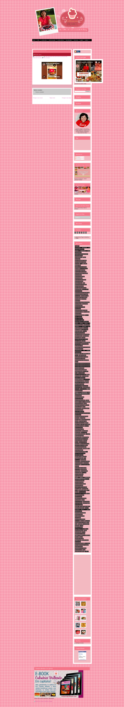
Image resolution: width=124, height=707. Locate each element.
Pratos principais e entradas (80, 493)
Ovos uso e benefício (79, 450)
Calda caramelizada (79, 334)
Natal (86, 445)
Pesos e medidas (78, 488)
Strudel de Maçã (78, 532)
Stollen (85, 530)
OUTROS (85, 448)
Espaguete (86, 381)
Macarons (86, 426)
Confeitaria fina (78, 352)
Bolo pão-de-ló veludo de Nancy (81, 310)
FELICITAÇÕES (78, 385)
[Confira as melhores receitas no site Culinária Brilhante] (32, 43)
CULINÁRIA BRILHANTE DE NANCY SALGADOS (82, 366)
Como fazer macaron (79, 348)
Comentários (78, 159)
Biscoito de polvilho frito (79, 276)
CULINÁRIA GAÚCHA (79, 368)
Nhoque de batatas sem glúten (80, 447)
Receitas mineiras (86, 501)
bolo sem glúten (86, 312)
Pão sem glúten (78, 472)
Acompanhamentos (78, 257)
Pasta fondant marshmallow (80, 483)
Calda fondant (85, 336)
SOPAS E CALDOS (78, 527)
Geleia (84, 406)
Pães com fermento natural (80, 453)
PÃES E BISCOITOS (48, 56)
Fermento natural (83, 389)
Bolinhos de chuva (78, 283)
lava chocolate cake (82, 421)
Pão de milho (77, 464)
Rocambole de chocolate (79, 516)
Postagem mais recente (38, 97)
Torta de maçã (77, 541)
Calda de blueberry (78, 336)
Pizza (88, 490)
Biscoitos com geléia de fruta (80, 279)
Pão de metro (86, 463)
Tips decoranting (85, 540)
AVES (81, 263)
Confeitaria (80, 656)
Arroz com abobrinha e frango (80, 260)
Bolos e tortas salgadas (79, 320)
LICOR (86, 422)
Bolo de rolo (77, 300)
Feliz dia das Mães (78, 387)
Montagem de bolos (78, 440)
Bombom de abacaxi (79, 324)
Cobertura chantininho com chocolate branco (82, 347)
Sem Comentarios (47, 57)
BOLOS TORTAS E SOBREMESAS (81, 321)
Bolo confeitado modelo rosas (80, 287)
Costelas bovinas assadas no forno (81, 357)
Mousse (76, 442)
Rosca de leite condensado (80, 519)
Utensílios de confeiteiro (79, 551)
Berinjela (77, 268)
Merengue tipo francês (79, 435)
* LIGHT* (77, 246)
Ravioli (83, 500)
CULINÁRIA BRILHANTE (81, 654)
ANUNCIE (81, 40)
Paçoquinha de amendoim (80, 451)
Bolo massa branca (78, 305)
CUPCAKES (85, 371)
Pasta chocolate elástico (79, 480)
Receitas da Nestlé (78, 501)
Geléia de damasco (85, 408)
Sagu (76, 524)
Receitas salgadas (86, 503)
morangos (85, 440)
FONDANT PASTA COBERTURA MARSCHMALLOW (82, 402)
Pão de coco (59, 56)
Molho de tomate (85, 437)
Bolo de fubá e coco (84, 295)
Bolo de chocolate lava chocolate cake (82, 292)
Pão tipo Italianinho (79, 475)
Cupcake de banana (78, 371)
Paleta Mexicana (78, 456)
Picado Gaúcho (85, 488)
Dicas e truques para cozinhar (80, 374)
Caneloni (83, 337)
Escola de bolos (86, 379)
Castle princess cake (79, 342)
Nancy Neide (38, 56)
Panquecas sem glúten (79, 458)
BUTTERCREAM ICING (79, 332)
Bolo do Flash (84, 303)
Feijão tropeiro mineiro (79, 384)
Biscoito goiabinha (78, 278)
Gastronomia (81, 657)
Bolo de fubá (77, 295)
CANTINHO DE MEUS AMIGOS (81, 339)
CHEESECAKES (87, 342)
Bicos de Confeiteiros (83, 268)
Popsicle (76, 492)
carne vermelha (78, 340)
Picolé (76, 490)
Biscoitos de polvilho (79, 281)
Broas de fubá (77, 329)
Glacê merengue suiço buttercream (81, 416)
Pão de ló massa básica (85, 461)
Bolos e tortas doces (79, 318)
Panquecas (84, 456)
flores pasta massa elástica (80, 400)
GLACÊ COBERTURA (79, 411)
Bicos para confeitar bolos (80, 270)
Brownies (84, 331)
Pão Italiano (77, 471)
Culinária (84, 656)
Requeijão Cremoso (78, 514)
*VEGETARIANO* (78, 255)
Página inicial (52, 97)
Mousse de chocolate (82, 442)
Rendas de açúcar (78, 511)
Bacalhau (85, 263)
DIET (88, 374)
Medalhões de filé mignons (80, 434)
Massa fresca (77, 432)
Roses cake (82, 520)
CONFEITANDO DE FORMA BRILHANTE (82, 350)
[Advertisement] (80, 574)
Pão (85, 458)
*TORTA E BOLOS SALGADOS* (81, 254)
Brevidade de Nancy (79, 328)
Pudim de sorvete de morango (80, 498)
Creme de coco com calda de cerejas (81, 360)
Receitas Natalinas (78, 503)
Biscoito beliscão (78, 275)
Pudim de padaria (78, 496)
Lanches (76, 421)
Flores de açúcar (78, 395)
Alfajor (84, 257)
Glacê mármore (78, 414)
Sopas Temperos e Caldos (79, 528)
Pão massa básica (84, 471)
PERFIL (38, 40)
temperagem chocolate (79, 538)
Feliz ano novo (85, 385)
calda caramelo (86, 334)
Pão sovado (84, 472)
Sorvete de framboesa (79, 530)
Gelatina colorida (78, 406)
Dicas (76, 373)
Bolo (84, 283)
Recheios (86, 508)
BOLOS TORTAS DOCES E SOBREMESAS (82, 323)
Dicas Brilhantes (81, 373)
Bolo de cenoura (85, 289)
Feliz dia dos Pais (86, 387)
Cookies (76, 355)
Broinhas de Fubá (84, 329)
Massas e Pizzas (84, 432)
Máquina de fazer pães (79, 429)
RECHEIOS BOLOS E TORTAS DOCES (82, 509)
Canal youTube (78, 337)
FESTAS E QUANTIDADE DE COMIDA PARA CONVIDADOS (82, 392)
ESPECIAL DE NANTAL (80, 382)
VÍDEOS (86, 551)
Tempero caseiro (78, 540)
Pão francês (77, 469)
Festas (89, 389)
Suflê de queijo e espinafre (80, 533)
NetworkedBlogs (81, 651)
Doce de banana (78, 376)
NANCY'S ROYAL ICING (79, 445)
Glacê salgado (77, 419)
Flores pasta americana (79, 397)
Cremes (76, 361)
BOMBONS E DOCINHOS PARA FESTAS (82, 326)
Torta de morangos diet (79, 543)
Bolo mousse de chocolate (80, 307)
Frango (85, 403)
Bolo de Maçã (77, 299)
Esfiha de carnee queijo (79, 381)
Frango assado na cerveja (80, 405)
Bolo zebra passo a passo (79, 315)
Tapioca (81, 537)
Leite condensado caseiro (79, 422)
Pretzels (87, 493)
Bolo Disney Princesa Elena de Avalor (82, 302)
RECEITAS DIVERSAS (60, 40)
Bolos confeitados (78, 316)
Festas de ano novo (78, 390)
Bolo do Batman (78, 303)
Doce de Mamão (85, 376)
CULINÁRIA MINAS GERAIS (80, 369)
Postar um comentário (40, 92)
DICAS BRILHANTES (69, 40)
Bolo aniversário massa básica (80, 284)
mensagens (88, 434)
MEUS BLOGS (76, 40)
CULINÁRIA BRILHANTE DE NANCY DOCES (82, 365)
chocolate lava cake (78, 345)
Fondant (87, 400)
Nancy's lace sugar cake (84, 443)
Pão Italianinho (83, 469)
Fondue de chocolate (79, 403)
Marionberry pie (78, 430)
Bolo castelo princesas (79, 286)
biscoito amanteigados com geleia (81, 273)
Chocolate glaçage (85, 344)
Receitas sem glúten (78, 504)
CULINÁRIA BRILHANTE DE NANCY (82, 363)
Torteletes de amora (78, 546)
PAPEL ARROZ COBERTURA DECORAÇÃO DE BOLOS (82, 477)
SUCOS (83, 532)
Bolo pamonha (78, 308)
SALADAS (80, 524)
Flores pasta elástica (79, 398)
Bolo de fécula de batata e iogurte (81, 294)
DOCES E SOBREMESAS (80, 377)
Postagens (78, 157)
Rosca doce (40, 57)
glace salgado (82, 418)
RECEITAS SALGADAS (52, 40)
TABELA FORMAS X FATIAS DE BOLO (82, 535)
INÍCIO (34, 40)
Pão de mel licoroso (79, 463)
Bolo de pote (83, 299)
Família (87, 382)
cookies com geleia (82, 355)
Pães (86, 451)
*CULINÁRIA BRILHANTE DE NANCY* (82, 247)
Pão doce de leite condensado (80, 467)
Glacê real (77, 418)
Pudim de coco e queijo (79, 495)
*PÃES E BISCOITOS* (79, 249)
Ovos (88, 448)
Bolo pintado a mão (79, 312)
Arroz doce (77, 263)
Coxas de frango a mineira (80, 358)
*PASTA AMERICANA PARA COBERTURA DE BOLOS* (82, 251)
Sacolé (88, 522)
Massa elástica (85, 430)
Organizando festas (78, 448)
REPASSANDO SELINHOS (80, 512)
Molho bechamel (78, 437)
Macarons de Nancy (78, 427)
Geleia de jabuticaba (79, 410)
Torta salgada (87, 543)
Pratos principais (82, 492)
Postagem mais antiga (66, 97)
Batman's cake (77, 265)
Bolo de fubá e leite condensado (81, 297)
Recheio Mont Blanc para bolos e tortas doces (82, 506)
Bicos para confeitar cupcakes (80, 271)
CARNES (83, 340)
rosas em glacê (78, 517)
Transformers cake (78, 549)
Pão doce (77, 466)
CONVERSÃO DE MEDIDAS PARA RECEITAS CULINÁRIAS (82, 353)
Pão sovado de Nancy (79, 474)
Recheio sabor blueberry (79, 508)
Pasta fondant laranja (79, 482)
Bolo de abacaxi (78, 289)
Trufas (84, 549)
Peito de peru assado (79, 485)
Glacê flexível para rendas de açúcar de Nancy (82, 413)
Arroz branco (77, 258)
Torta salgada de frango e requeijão (81, 545)
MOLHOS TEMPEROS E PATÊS (81, 438)
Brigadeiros (86, 328)
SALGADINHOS (86, 524)
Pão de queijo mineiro (85, 464)
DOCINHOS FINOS (79, 379)
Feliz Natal (77, 389)
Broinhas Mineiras (78, 331)
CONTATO (86, 40)
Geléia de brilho (78, 408)
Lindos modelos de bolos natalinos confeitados (82, 424)
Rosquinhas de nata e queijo (80, 522)
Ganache (87, 405)
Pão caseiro (55, 56)
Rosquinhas (87, 520)
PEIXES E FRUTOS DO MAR (81, 487)
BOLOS (86, 315)
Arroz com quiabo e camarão (80, 262)
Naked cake (77, 443)
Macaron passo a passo (79, 426)
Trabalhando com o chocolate (80, 548)
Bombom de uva (87, 324)
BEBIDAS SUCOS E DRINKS (80, 267)
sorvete (86, 528)
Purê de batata (78, 500)
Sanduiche (77, 525)
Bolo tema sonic (78, 313)
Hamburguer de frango (85, 419)
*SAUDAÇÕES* (78, 252)
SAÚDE (81, 525)
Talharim (77, 537)
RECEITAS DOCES (44, 40)
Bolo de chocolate (78, 291)
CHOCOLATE (78, 344)
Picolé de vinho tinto (82, 490)
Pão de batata (83, 459)
